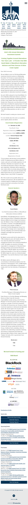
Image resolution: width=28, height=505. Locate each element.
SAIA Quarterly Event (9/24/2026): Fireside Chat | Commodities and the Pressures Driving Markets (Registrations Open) (13, 431)
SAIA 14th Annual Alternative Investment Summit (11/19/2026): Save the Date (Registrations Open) (13, 437)
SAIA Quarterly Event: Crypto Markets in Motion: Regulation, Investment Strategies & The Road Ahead (14, 452)
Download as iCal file (6, 410)
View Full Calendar (14, 443)
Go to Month (19, 27)
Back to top (13, 499)
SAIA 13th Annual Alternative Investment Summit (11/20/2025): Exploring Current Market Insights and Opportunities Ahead (14, 476)
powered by (10, 503)
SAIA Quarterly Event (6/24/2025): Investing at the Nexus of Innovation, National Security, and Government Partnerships (13, 458)
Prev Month (3, 27)
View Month (8, 27)
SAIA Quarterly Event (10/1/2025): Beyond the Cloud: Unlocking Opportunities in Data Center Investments (13, 470)
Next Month (24, 27)
